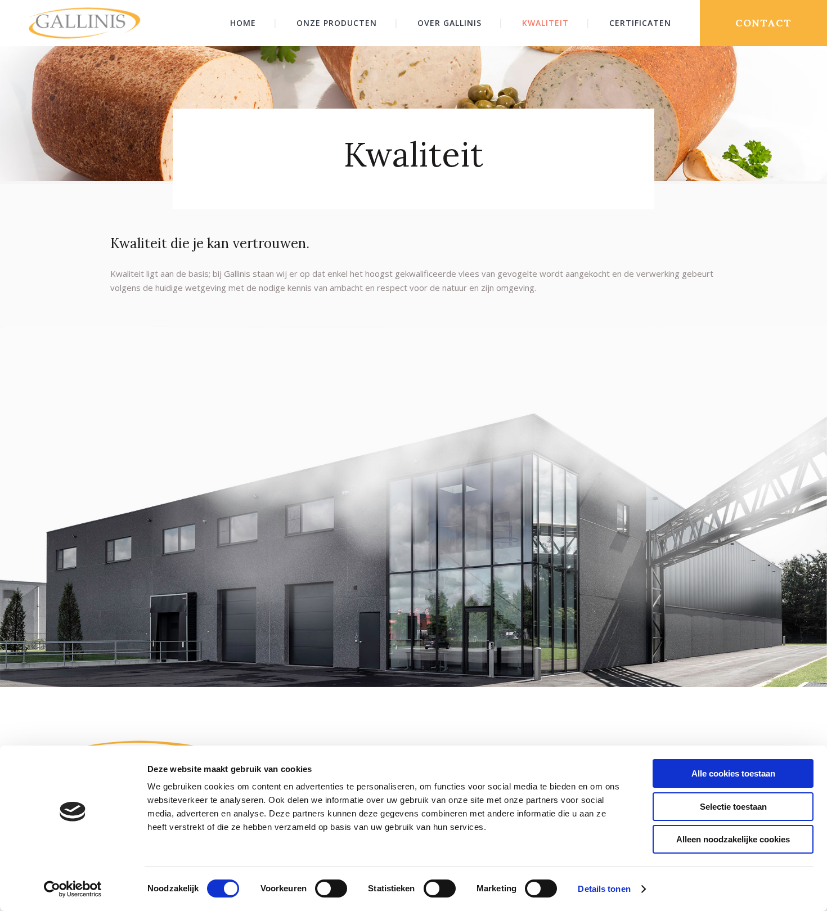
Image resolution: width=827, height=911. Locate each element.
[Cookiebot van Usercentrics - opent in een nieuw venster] (73, 889)
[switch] (331, 888)
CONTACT (763, 22)
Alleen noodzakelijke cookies (733, 839)
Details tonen (604, 889)
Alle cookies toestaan (733, 773)
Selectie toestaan (733, 806)
